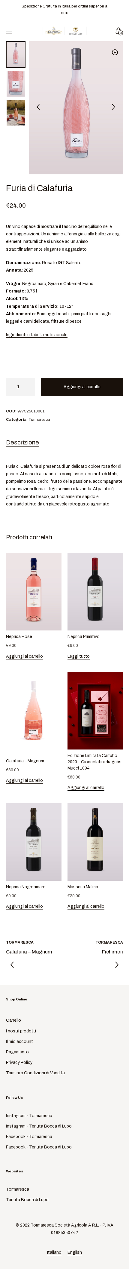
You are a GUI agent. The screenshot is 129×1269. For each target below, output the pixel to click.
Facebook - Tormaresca (29, 1136)
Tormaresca (39, 420)
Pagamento (17, 1052)
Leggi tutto (79, 656)
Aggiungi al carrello (82, 387)
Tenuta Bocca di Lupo (27, 1200)
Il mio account (19, 1041)
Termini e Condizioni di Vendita (35, 1073)
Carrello (13, 1020)
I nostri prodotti (21, 1031)
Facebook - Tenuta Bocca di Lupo (39, 1147)
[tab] (64, 444)
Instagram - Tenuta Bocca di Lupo (39, 1126)
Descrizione (22, 442)
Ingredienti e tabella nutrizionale (37, 335)
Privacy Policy (19, 1062)
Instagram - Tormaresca (29, 1115)
